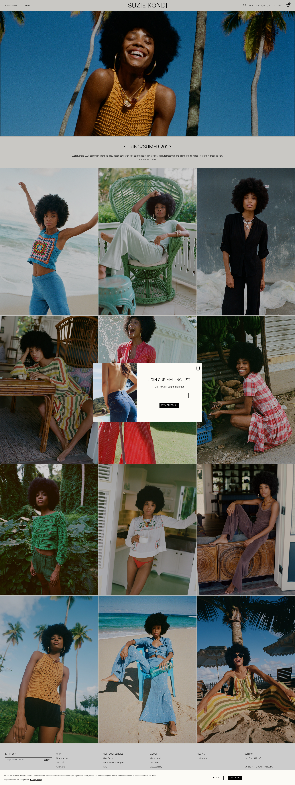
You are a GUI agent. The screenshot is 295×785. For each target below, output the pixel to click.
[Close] (291, 773)
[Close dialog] (198, 368)
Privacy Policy (36, 780)
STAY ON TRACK (169, 405)
